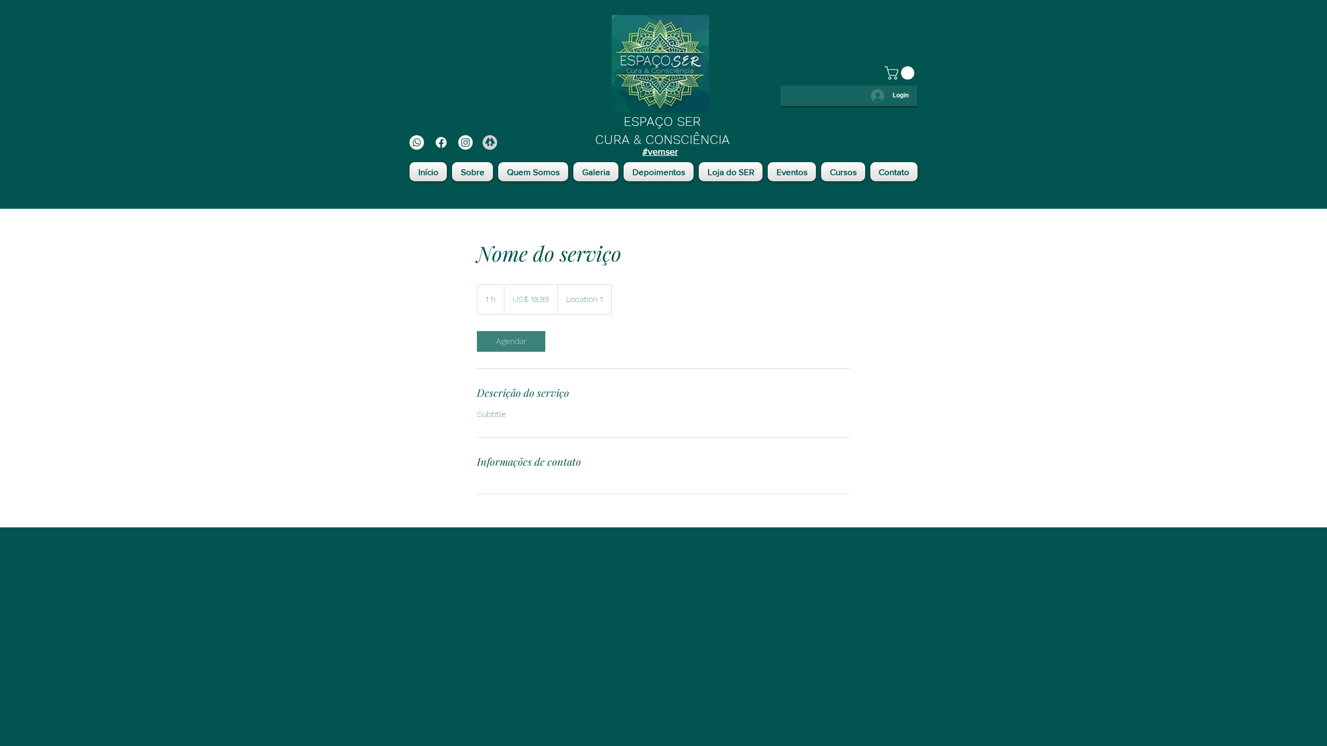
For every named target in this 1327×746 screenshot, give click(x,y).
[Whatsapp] (417, 142)
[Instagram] (465, 142)
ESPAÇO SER (662, 121)
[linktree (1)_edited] (490, 142)
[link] (511, 341)
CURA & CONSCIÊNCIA (662, 139)
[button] (901, 73)
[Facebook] (441, 142)
